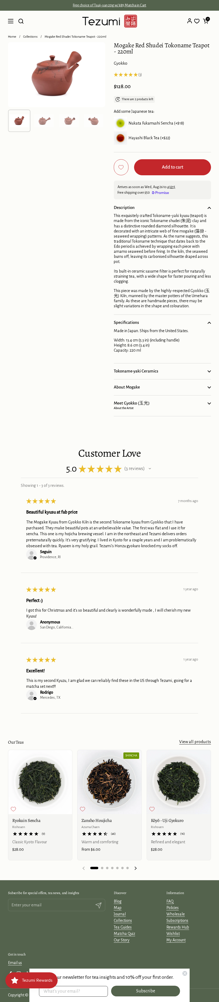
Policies (172, 908)
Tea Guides (123, 927)
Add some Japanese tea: (134, 111)
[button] (205, 21)
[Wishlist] (196, 21)
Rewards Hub (177, 927)
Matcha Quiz (124, 933)
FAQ (170, 901)
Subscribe (145, 991)
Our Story (122, 940)
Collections (30, 36)
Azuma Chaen (90, 827)
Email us (15, 963)
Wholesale (175, 914)
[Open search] (20, 21)
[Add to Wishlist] (121, 167)
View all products (195, 741)
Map (118, 908)
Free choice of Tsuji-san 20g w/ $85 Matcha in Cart (109, 5)
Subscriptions (177, 920)
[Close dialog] (184, 973)
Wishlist (173, 933)
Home (12, 36)
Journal (120, 914)
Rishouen (18, 827)
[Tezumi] (109, 21)
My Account (176, 940)
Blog (118, 901)
